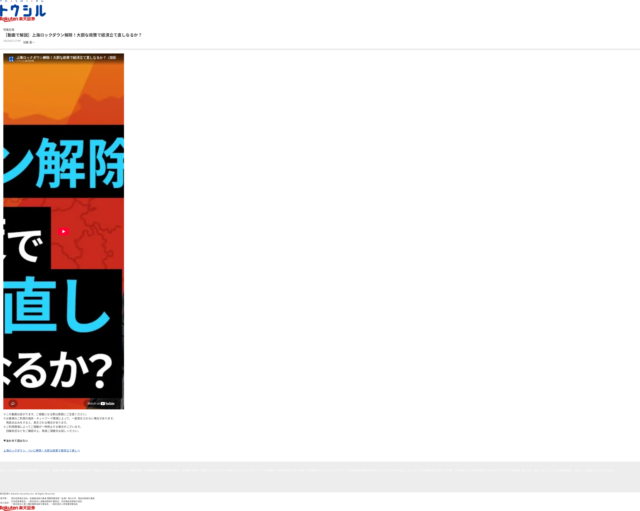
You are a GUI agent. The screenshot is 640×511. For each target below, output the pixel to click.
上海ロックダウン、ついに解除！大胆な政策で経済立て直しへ (41, 450)
